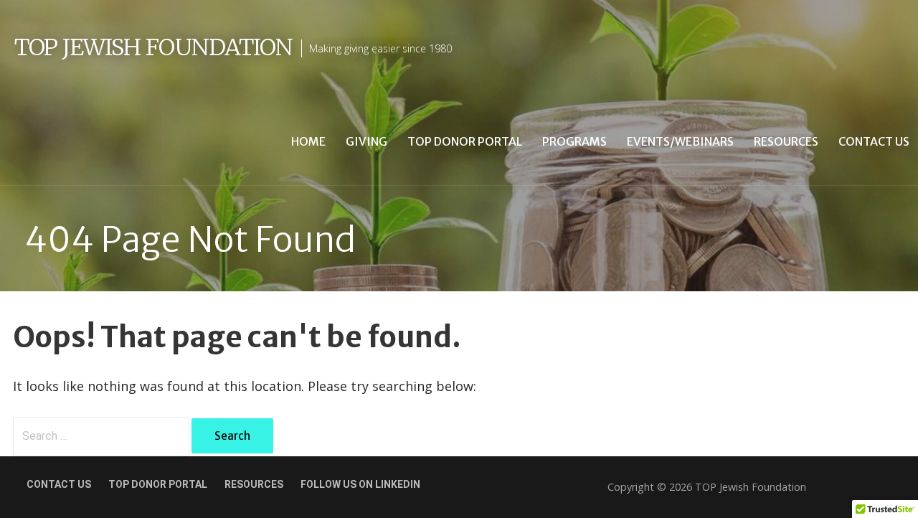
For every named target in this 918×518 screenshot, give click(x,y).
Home (308, 141)
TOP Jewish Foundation (153, 47)
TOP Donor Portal (464, 141)
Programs (574, 141)
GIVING (366, 141)
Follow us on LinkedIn (360, 484)
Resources (786, 141)
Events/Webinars (680, 141)
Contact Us (873, 141)
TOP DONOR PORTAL (157, 484)
